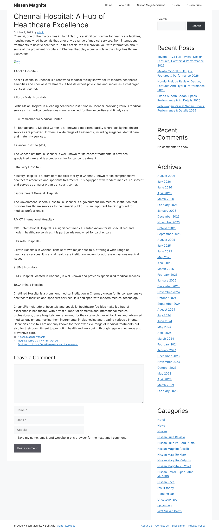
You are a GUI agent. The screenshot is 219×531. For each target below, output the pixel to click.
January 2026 (166, 210)
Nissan (176, 5)
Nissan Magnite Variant (151, 5)
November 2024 (168, 292)
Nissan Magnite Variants (31, 336)
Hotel (161, 419)
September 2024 (169, 303)
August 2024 (166, 309)
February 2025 (167, 274)
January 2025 (166, 280)
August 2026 (166, 176)
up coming (164, 505)
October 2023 (167, 367)
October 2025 (166, 228)
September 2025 (169, 234)
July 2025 (164, 245)
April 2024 (164, 333)
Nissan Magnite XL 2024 (174, 466)
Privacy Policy (196, 525)
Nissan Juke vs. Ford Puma (176, 443)
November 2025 (168, 222)
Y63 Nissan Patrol (169, 511)
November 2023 (168, 362)
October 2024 (167, 298)
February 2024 (167, 344)
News (161, 425)
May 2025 (164, 257)
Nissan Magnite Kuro (171, 454)
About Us (124, 5)
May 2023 (164, 373)
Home (108, 5)
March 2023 (165, 385)
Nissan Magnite (30, 5)
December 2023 (168, 356)
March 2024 (165, 338)
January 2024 (166, 350)
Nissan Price (194, 5)
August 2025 (166, 239)
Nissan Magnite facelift (173, 448)
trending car (165, 493)
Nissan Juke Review (171, 437)
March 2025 (165, 269)
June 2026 (164, 187)
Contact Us (162, 525)
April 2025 (164, 263)
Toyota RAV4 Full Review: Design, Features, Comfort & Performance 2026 (180, 61)
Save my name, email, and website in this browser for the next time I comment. (72, 437)
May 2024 (164, 327)
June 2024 (164, 321)
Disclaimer (178, 525)
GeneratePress (66, 525)
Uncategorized (167, 499)
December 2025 (168, 216)
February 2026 (167, 205)
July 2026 (164, 181)
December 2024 (168, 286)
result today (165, 488)
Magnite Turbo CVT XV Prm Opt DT (38, 340)
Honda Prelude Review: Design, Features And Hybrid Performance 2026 (181, 86)
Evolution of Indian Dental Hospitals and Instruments (48, 344)
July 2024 (164, 315)
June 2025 (164, 251)
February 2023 (167, 391)
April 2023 (164, 379)
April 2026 (164, 193)
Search (162, 19)
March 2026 (165, 199)
